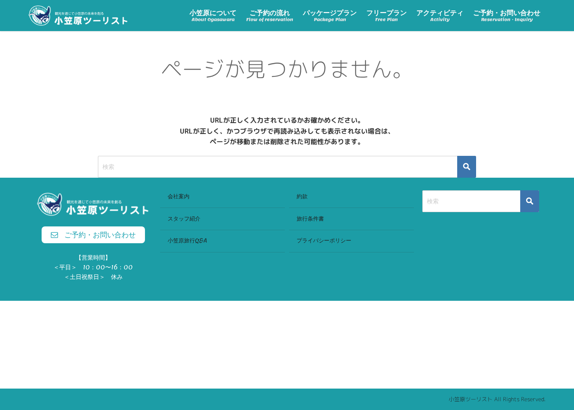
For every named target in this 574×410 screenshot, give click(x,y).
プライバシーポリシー (324, 240)
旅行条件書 (310, 218)
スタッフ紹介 (184, 218)
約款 (302, 196)
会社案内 (179, 196)
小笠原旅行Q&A (187, 240)
